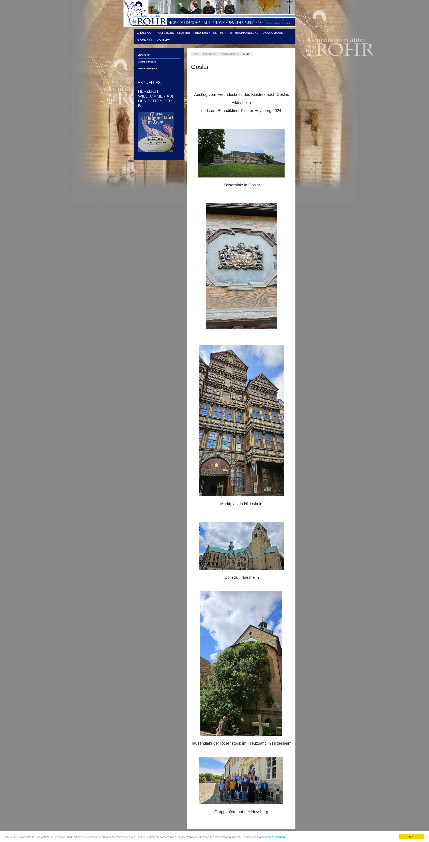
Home (195, 54)
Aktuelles (166, 32)
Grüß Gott (146, 32)
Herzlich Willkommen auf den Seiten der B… (156, 98)
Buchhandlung (247, 32)
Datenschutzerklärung (271, 837)
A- (288, 53)
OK (411, 836)
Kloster (183, 32)
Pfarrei (226, 32)
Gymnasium (145, 40)
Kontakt (163, 40)
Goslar (200, 66)
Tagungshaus (272, 32)
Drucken (193, 74)
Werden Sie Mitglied (147, 69)
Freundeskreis (205, 32)
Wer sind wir (144, 55)
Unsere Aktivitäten (147, 62)
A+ (280, 53)
